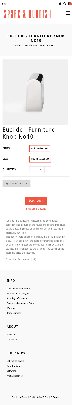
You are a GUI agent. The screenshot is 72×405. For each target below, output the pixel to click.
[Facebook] (3, 4)
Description (36, 200)
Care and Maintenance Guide (20, 303)
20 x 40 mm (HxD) (40, 159)
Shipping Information (17, 298)
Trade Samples (14, 313)
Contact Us (12, 339)
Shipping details (36, 208)
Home (17, 45)
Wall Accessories (15, 376)
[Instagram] (6, 4)
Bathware (11, 371)
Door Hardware (14, 366)
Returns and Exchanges (18, 293)
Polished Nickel (39, 148)
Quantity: (10, 169)
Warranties (12, 308)
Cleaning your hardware (18, 288)
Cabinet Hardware (15, 361)
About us (11, 334)
